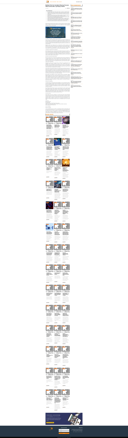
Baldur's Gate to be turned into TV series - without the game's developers (49, 398)
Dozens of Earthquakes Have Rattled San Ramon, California (65, 253)
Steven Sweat (47, 94)
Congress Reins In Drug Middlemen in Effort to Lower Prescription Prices (57, 253)
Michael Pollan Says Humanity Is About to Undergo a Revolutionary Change (58, 169)
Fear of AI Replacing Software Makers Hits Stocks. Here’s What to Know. (58, 294)
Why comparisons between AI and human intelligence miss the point (49, 314)
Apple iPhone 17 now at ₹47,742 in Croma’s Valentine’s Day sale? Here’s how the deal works (66, 148)
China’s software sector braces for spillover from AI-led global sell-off (49, 211)
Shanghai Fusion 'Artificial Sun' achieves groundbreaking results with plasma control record (66, 169)
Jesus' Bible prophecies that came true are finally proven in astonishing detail (57, 233)
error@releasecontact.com (65, 110)
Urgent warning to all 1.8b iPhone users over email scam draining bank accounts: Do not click (66, 356)
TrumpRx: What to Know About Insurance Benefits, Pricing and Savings (57, 334)
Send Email (48, 102)
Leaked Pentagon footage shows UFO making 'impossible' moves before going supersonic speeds (66, 233)
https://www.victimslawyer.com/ (52, 104)
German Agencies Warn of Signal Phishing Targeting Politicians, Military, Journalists (57, 148)
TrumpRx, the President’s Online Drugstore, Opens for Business (49, 274)
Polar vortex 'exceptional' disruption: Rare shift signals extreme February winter (58, 190)
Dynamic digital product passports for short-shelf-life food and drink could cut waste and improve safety (49, 127)
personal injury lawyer (55, 39)
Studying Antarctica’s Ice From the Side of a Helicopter (49, 355)
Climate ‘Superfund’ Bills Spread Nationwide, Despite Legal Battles (65, 398)
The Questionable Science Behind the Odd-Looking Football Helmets (66, 377)
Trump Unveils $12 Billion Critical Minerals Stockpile (49, 190)
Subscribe (64, 433)
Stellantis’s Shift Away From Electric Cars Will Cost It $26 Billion (66, 274)
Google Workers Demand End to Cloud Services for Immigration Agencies (49, 335)
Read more (56, 134)
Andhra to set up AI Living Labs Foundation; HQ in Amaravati (49, 168)
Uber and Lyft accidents (57, 82)
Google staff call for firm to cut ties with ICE (58, 274)
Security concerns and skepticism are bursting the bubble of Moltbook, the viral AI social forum (49, 148)
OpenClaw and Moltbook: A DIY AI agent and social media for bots (57, 126)
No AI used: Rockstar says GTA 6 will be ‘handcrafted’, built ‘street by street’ (49, 253)
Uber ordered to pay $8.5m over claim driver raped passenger (49, 294)
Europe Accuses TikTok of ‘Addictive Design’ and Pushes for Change (57, 314)
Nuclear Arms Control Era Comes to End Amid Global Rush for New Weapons (57, 356)
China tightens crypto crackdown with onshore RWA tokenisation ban (49, 232)
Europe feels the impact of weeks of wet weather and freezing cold (65, 190)
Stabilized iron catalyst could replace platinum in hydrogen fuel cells (66, 314)
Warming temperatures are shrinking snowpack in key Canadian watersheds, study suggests (66, 212)
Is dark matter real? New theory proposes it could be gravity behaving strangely (66, 126)
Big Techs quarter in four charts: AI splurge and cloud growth (49, 377)
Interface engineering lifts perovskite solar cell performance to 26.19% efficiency (66, 335)
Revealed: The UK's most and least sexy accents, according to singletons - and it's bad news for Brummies (58, 378)
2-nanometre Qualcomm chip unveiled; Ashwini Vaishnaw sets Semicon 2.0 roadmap (57, 212)
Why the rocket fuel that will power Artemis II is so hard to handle (66, 294)
